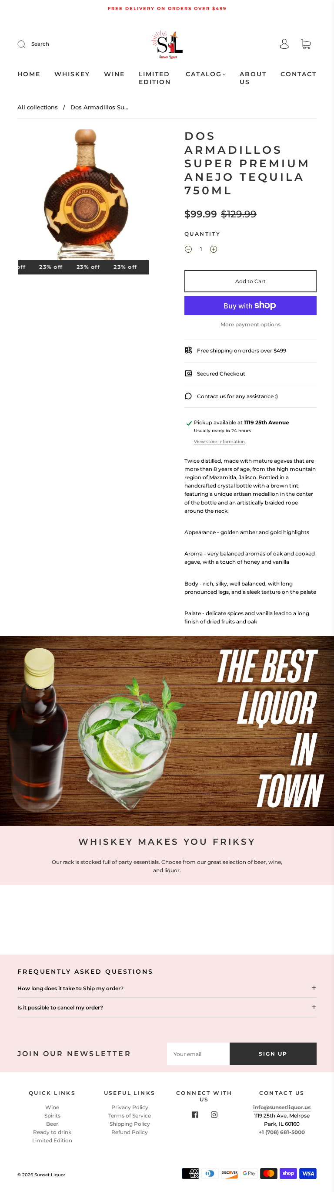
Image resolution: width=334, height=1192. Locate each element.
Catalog (204, 74)
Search (40, 44)
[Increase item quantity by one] (213, 250)
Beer (52, 1124)
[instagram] (214, 1114)
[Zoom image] (83, 196)
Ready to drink (52, 1132)
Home (28, 74)
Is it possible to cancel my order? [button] (60, 1007)
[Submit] (27, 44)
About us (253, 78)
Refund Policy (129, 1132)
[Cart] (306, 45)
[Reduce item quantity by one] (188, 250)
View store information (219, 441)
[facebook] (194, 1114)
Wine (114, 74)
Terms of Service (129, 1115)
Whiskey (72, 74)
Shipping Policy (130, 1124)
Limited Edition (155, 78)
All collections (37, 107)
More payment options (250, 324)
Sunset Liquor (49, 1175)
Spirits (52, 1115)
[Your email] (198, 1054)
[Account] (284, 44)
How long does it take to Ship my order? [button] (70, 988)
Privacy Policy (129, 1107)
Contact (299, 74)
